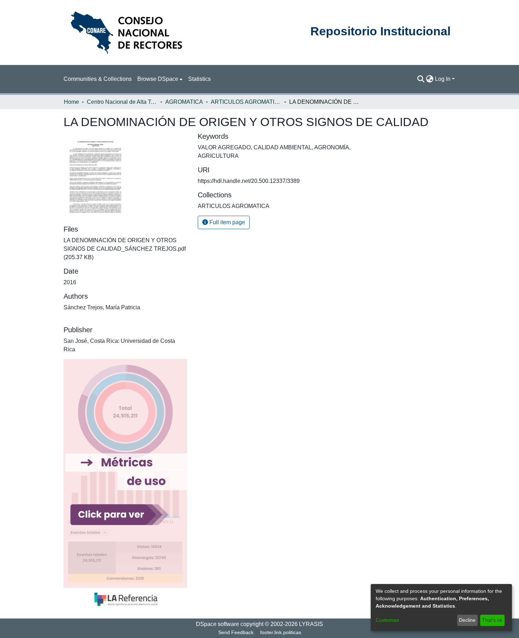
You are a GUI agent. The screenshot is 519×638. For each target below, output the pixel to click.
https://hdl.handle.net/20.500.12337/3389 (249, 181)
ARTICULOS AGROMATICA (246, 102)
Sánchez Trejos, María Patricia (102, 307)
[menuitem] (160, 79)
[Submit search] (421, 79)
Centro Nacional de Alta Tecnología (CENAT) (122, 102)
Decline (467, 620)
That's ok (492, 620)
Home (71, 102)
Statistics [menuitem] (199, 79)
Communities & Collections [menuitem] (98, 79)
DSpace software (217, 624)
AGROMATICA (184, 102)
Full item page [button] (226, 222)
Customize (387, 620)
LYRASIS (311, 624)
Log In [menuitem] (443, 79)
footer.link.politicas (280, 632)
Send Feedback (235, 632)
